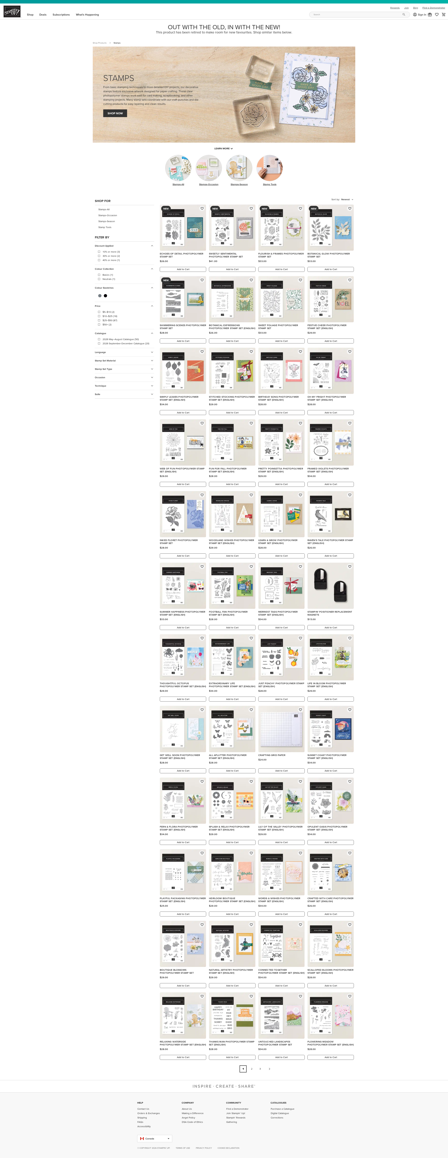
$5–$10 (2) (108, 312)
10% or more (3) (111, 251)
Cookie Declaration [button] (228, 1148)
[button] (430, 14)
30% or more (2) (111, 255)
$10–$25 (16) (110, 316)
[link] (437, 14)
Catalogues (278, 1102)
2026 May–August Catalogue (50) (121, 339)
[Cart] (444, 14)
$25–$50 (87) (110, 320)
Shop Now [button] (115, 113)
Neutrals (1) (109, 279)
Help (140, 1102)
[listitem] (124, 209)
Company (188, 1102)
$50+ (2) (107, 324)
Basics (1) (108, 274)
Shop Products (100, 43)
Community (233, 1102)
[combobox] (359, 15)
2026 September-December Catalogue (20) (126, 343)
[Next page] (269, 1068)
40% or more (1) (111, 260)
